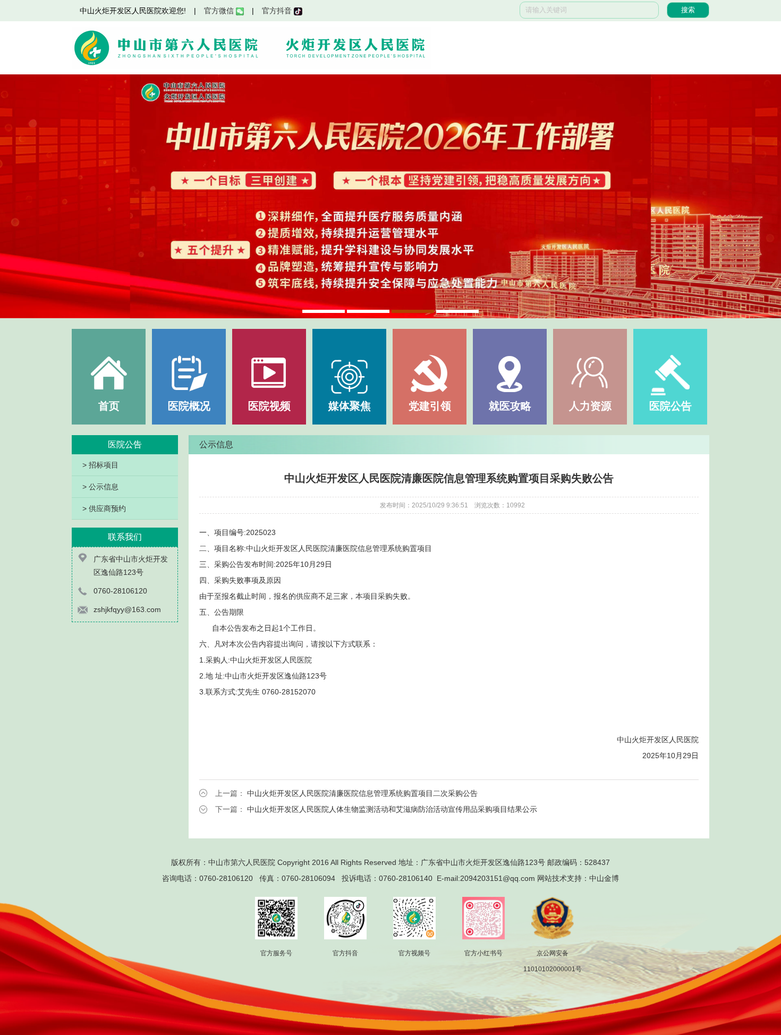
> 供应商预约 (104, 508)
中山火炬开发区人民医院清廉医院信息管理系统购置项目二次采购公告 (362, 793)
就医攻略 (510, 406)
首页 (109, 406)
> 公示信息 (100, 486)
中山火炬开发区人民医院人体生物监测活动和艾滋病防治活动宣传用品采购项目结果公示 (392, 809)
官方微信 (220, 10)
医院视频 (269, 406)
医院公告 (670, 406)
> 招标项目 (100, 465)
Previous (18, 196)
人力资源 (590, 406)
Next (762, 196)
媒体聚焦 (349, 406)
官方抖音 (278, 10)
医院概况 (189, 406)
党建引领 (430, 406)
